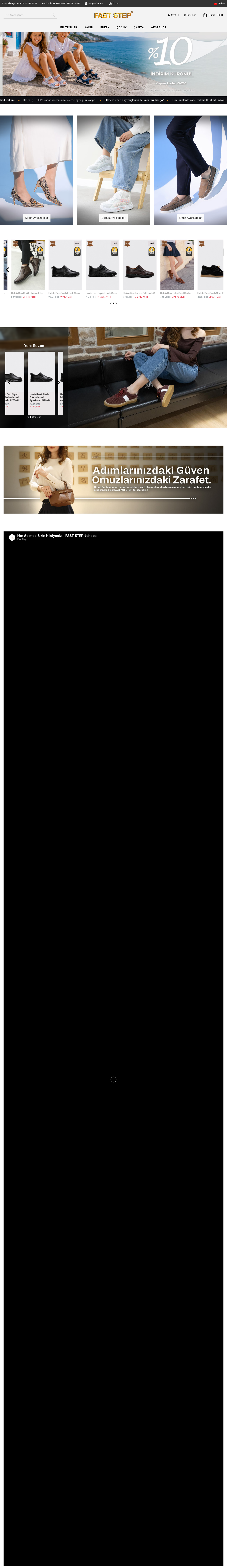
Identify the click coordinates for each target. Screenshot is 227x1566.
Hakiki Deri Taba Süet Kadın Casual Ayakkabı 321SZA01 (48, 397)
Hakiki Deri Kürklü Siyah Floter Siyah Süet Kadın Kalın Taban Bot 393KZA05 (95, 293)
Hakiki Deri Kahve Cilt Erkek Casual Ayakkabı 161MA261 (18, 397)
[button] (7, 269)
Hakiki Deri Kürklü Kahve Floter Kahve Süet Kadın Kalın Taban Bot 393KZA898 (169, 293)
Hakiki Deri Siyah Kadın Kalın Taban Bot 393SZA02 (20, 293)
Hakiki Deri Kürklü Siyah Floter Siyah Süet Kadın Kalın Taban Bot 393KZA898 (57, 293)
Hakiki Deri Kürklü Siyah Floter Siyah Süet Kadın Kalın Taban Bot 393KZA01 (132, 293)
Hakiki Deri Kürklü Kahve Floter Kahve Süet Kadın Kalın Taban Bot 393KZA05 (206, 293)
